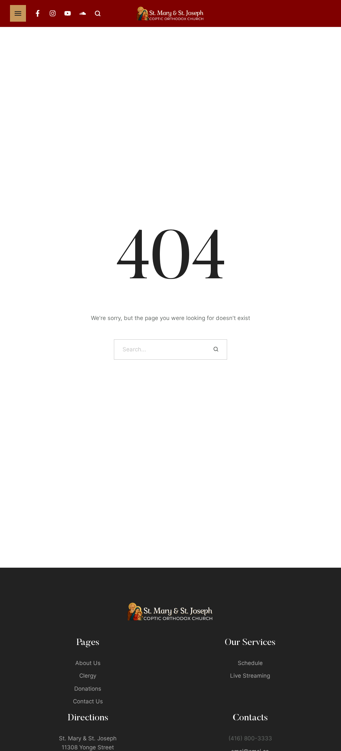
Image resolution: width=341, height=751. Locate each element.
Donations (87, 688)
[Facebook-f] (37, 13)
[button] (323, 723)
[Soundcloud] (82, 13)
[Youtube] (67, 13)
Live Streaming (250, 675)
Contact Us (88, 701)
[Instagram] (52, 13)
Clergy (87, 675)
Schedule (250, 663)
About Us (88, 663)
